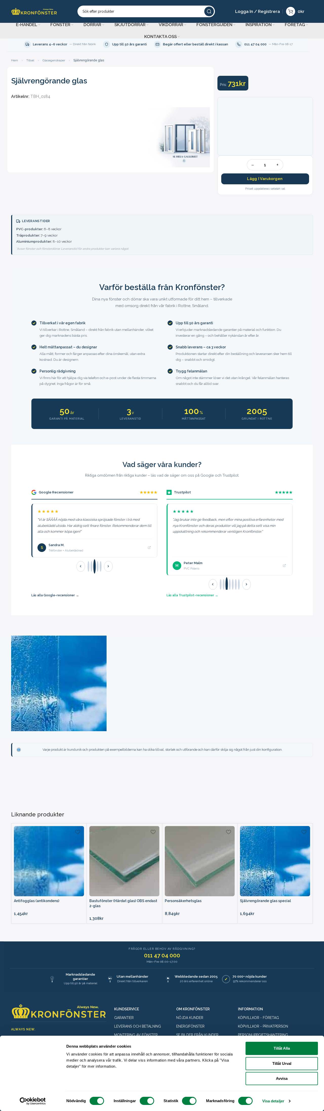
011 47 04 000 (162, 955)
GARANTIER (124, 1018)
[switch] (147, 1101)
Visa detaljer (273, 1101)
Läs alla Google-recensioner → (55, 595)
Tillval (30, 60)
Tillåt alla (282, 1048)
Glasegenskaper (54, 60)
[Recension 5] (101, 566)
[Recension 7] (239, 584)
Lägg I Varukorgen (264, 178)
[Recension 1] (88, 566)
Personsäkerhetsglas (183, 901)
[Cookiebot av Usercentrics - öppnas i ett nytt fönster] (33, 1101)
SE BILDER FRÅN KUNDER (197, 1035)
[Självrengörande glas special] (275, 861)
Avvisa (282, 1078)
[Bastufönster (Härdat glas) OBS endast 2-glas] (124, 861)
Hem (14, 60)
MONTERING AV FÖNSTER (136, 1035)
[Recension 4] (97, 566)
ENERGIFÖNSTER (190, 1026)
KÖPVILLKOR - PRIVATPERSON (263, 1026)
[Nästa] (108, 566)
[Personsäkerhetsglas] (200, 861)
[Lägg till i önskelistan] (77, 831)
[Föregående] (80, 566)
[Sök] (209, 11)
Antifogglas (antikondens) (36, 901)
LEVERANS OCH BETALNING (137, 1026)
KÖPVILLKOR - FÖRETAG (258, 1018)
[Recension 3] (94, 566)
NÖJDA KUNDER (189, 1018)
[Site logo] (34, 11)
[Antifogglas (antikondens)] (49, 861)
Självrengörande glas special (265, 901)
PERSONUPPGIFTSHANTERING (263, 1035)
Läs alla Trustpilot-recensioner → (192, 595)
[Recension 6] (236, 584)
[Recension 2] (91, 566)
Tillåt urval (281, 1063)
